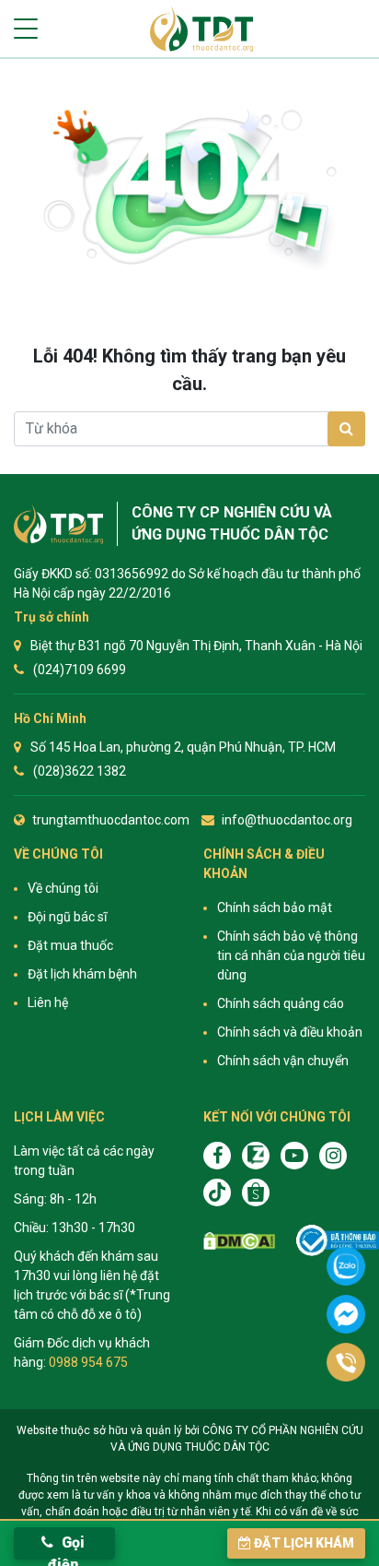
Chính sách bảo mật (274, 907)
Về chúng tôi (63, 888)
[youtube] (294, 1155)
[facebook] (217, 1155)
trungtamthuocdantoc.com (111, 820)
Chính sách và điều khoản (289, 1032)
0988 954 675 (88, 1362)
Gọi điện (66, 1547)
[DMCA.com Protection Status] (239, 1240)
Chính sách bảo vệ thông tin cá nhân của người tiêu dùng (291, 955)
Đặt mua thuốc (70, 945)
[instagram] (333, 1155)
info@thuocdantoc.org (287, 820)
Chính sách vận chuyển (283, 1060)
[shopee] (256, 1192)
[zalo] (256, 1155)
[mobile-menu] (26, 29)
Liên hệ (48, 1002)
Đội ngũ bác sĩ (67, 916)
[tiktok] (217, 1192)
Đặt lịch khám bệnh (82, 974)
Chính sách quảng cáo (280, 1003)
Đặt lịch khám (304, 1543)
